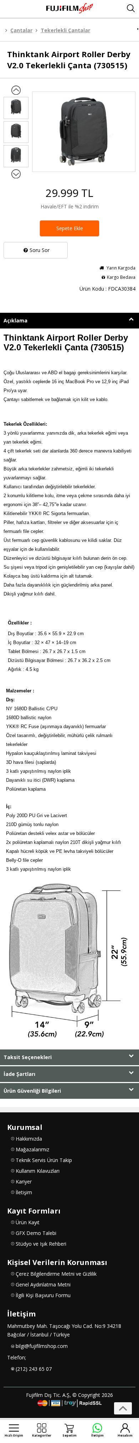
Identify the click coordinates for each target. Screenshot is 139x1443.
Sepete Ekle (69, 228)
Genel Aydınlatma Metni (43, 1284)
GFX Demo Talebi (36, 1233)
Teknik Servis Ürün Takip (44, 1160)
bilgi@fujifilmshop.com (42, 1346)
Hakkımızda (29, 1138)
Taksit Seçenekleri (28, 1057)
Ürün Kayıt (28, 1222)
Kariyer (24, 1181)
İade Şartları (19, 1074)
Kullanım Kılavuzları (38, 1170)
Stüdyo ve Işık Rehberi (41, 1243)
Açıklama (15, 320)
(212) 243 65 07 (34, 1368)
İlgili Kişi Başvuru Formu (43, 1295)
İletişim (24, 1192)
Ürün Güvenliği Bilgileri (32, 1090)
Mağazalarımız (32, 1149)
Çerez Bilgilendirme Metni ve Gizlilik (56, 1273)
